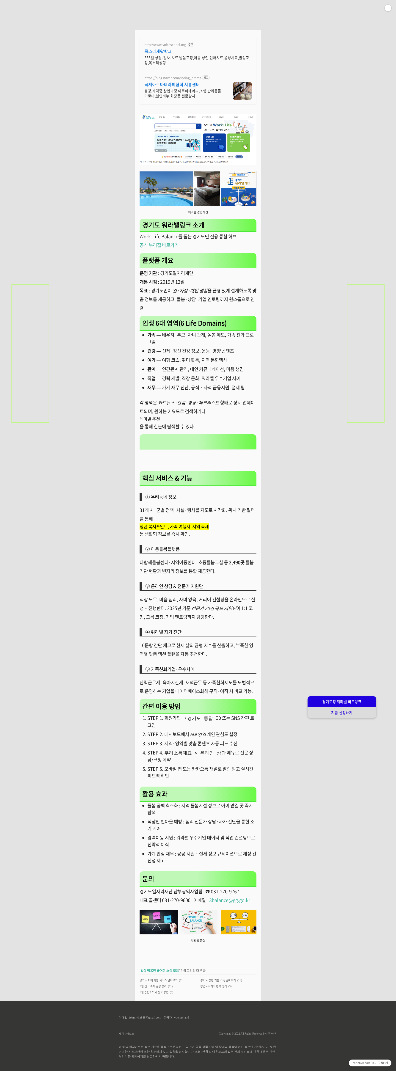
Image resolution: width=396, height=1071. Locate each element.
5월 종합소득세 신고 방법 (154, 992)
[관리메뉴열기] (388, 8)
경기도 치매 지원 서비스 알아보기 (159, 980)
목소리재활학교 (158, 51)
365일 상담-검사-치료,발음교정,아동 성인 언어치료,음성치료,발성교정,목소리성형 (196, 60)
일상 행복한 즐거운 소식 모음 (159, 970)
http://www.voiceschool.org (165, 45)
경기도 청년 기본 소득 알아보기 (218, 980)
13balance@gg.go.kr (228, 900)
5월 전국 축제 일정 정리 (153, 986)
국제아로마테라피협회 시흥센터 (172, 84)
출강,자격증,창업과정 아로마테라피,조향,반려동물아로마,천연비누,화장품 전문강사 (182, 93)
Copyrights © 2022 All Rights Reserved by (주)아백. (248, 1033)
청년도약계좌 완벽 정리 (213, 986)
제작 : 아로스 (127, 1033)
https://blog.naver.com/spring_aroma (172, 78)
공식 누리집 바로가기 (159, 245)
